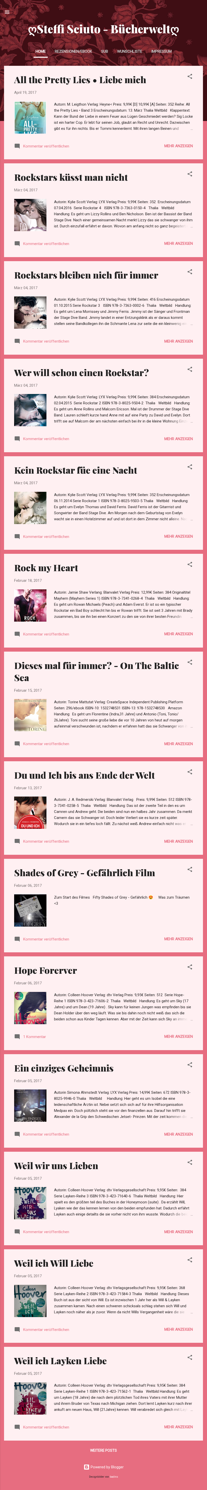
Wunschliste (129, 51)
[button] (190, 77)
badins (114, 1476)
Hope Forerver (45, 970)
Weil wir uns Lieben (56, 1165)
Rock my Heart (46, 567)
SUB (104, 51)
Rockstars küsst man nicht (71, 177)
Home (41, 51)
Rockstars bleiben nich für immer (86, 275)
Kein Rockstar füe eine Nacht (75, 470)
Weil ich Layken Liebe (60, 1360)
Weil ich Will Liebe (53, 1263)
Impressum (161, 51)
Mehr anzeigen (178, 146)
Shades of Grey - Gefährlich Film (84, 872)
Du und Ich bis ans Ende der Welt (84, 775)
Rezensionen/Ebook (73, 51)
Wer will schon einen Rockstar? (81, 372)
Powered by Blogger (107, 1467)
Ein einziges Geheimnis (64, 1068)
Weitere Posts (103, 1450)
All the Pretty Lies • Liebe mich (80, 79)
